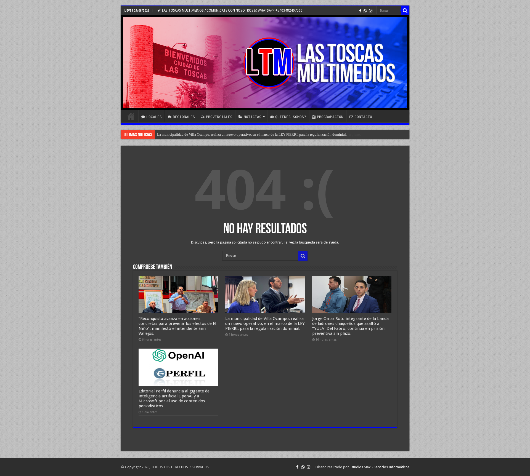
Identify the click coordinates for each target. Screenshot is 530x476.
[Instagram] (371, 10)
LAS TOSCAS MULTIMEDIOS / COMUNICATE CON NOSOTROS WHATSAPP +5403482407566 (232, 10)
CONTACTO (363, 117)
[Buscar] (405, 10)
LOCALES (154, 117)
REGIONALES (184, 117)
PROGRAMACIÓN (330, 117)
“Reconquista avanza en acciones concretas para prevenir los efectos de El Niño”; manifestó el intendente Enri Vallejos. (177, 326)
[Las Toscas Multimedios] (265, 62)
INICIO (131, 116)
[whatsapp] (365, 10)
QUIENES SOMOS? (290, 117)
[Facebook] (360, 10)
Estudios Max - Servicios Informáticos (379, 467)
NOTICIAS (252, 117)
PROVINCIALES (219, 117)
